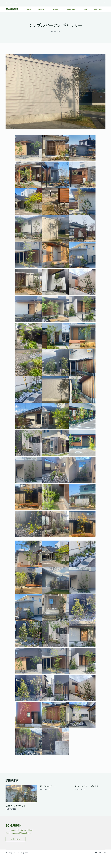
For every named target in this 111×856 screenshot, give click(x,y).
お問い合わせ (98, 9)
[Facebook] (11, 3)
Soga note (71, 9)
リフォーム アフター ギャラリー (87, 786)
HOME (29, 9)
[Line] (16, 3)
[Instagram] (6, 3)
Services (41, 9)
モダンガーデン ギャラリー (16, 806)
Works (55, 9)
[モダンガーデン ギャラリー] (21, 794)
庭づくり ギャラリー (48, 786)
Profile (84, 9)
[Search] (104, 3)
